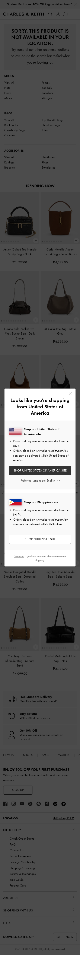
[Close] (70, 394)
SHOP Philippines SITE (40, 539)
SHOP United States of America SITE (40, 470)
